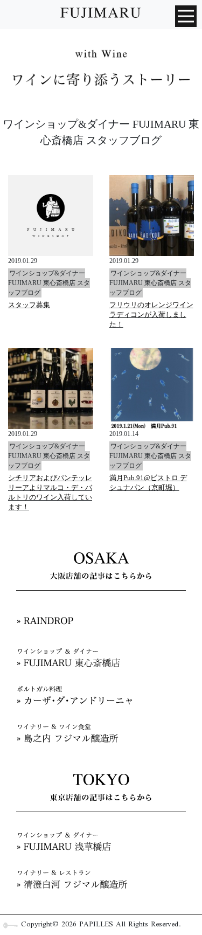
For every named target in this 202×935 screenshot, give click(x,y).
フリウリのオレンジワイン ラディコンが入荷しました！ (151, 314)
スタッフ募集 (29, 305)
